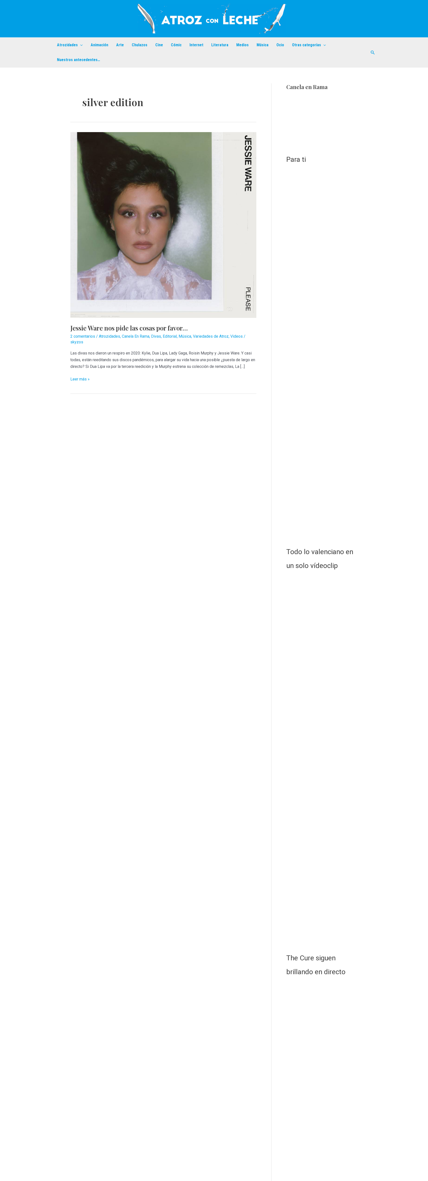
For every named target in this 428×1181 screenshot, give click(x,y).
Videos (236, 336)
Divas (156, 336)
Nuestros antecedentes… (78, 59)
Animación (99, 45)
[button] (80, 45)
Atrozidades (67, 45)
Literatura (219, 45)
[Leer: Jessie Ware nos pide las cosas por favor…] (163, 224)
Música (262, 45)
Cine (159, 45)
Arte (120, 45)
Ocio (280, 45)
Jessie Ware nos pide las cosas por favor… (129, 328)
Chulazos (139, 45)
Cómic (176, 45)
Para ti (296, 159)
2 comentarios (82, 336)
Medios (242, 45)
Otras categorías (306, 45)
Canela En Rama (135, 336)
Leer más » (80, 379)
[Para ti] (321, 125)
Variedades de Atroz (211, 336)
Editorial (170, 336)
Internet (196, 45)
